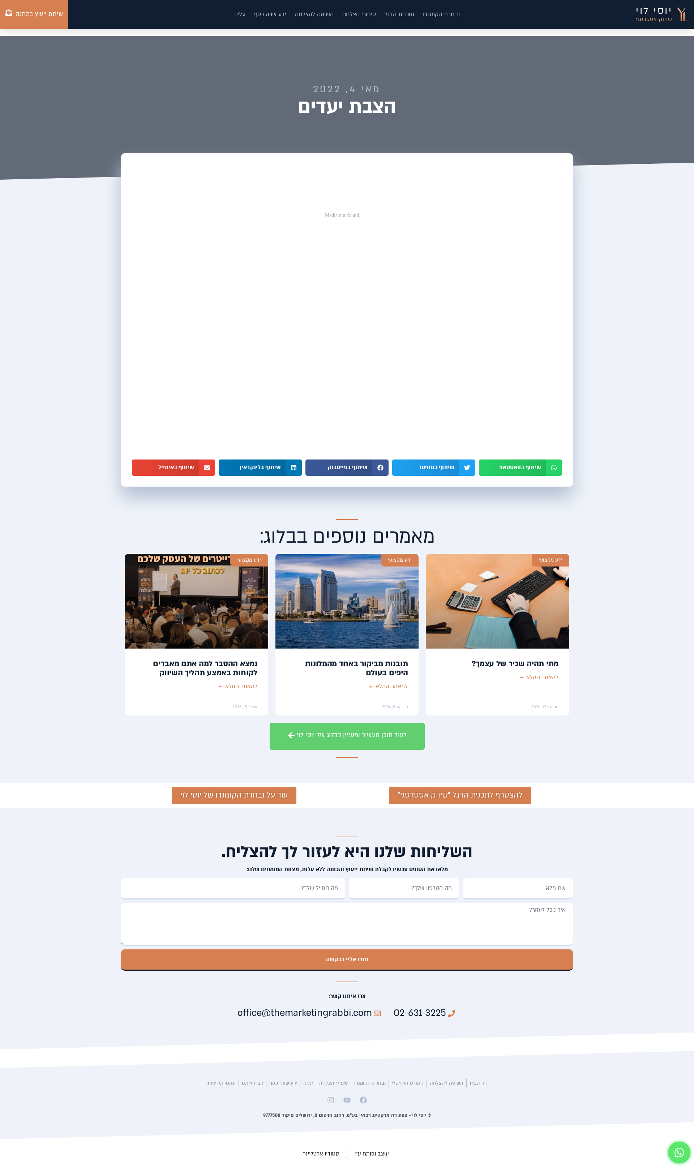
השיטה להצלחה (314, 14)
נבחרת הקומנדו (441, 14)
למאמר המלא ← (539, 677)
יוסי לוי (654, 11)
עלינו (239, 14)
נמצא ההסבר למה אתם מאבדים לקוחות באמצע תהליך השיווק (205, 668)
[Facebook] (363, 1100)
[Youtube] (347, 1100)
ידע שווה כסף (270, 14)
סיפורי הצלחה (359, 14)
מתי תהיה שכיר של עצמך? (515, 663)
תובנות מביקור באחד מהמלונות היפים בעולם (356, 668)
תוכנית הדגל (399, 14)
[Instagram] (331, 1100)
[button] (520, 467)
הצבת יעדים (347, 107)
